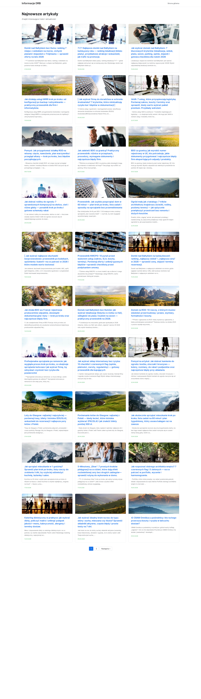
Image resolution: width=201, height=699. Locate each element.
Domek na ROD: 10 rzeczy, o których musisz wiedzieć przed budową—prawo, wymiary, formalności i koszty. (153, 313)
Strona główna (173, 3)
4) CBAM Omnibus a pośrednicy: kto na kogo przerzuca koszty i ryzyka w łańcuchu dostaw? (153, 520)
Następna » (105, 549)
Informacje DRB (31, 3)
